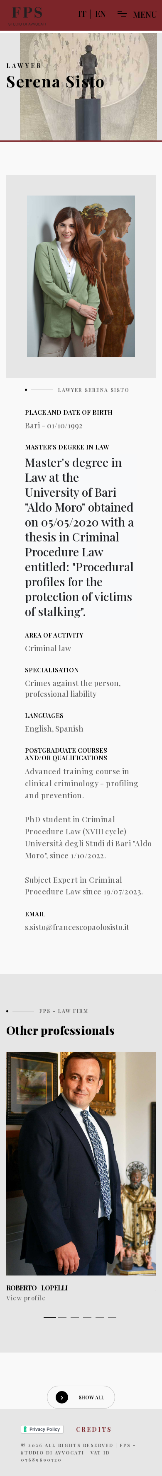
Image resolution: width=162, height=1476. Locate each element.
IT (82, 13)
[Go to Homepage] (27, 16)
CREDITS (94, 1429)
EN (100, 13)
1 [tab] (50, 1317)
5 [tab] (100, 1317)
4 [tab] (87, 1317)
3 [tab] (75, 1317)
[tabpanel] (81, 1177)
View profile (26, 1298)
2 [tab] (62, 1317)
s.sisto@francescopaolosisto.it (77, 927)
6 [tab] (112, 1317)
